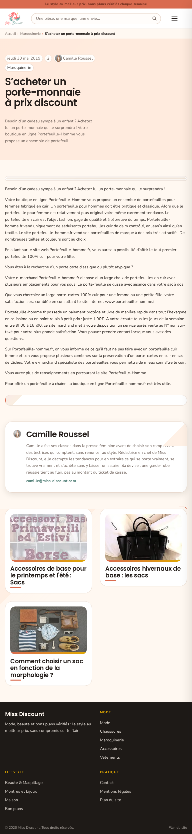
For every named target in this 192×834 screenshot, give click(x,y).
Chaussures (110, 731)
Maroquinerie (19, 67)
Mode (105, 723)
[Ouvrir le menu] (174, 18)
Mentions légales (115, 791)
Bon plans (14, 808)
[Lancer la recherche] (154, 19)
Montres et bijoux (21, 791)
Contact (107, 782)
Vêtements (110, 757)
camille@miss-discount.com (51, 480)
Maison (11, 800)
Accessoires (111, 748)
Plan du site (110, 800)
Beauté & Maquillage (24, 782)
